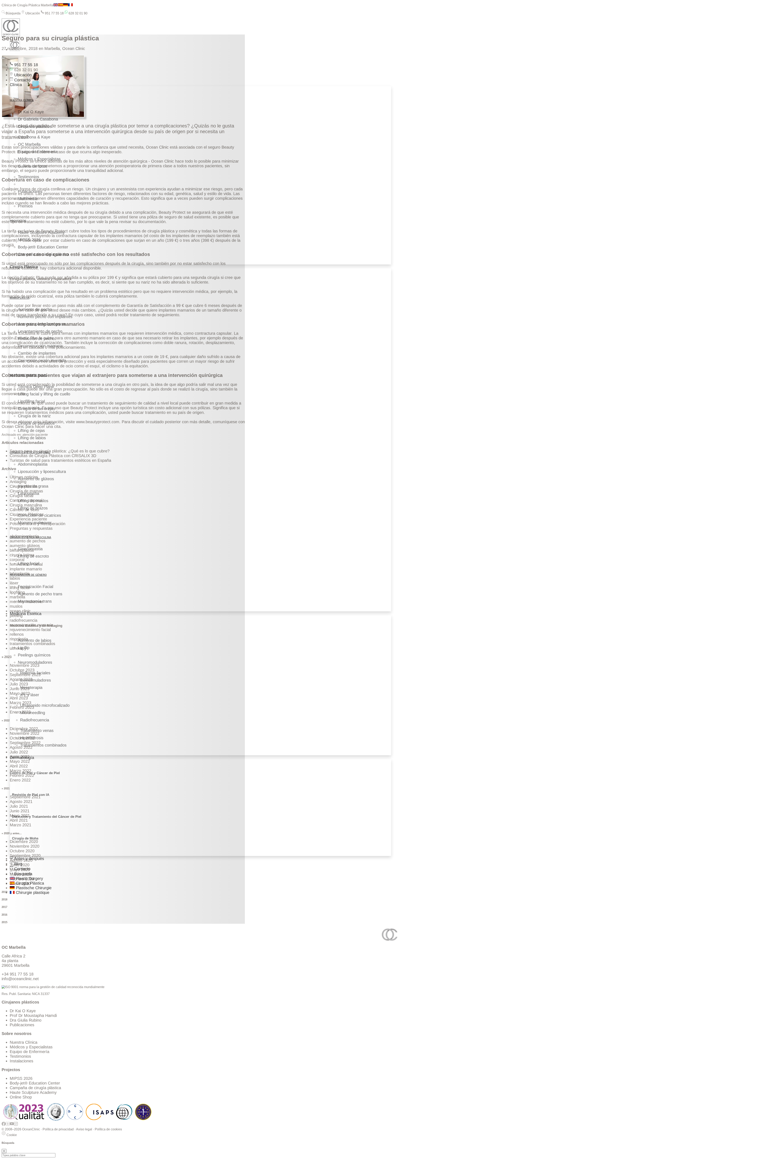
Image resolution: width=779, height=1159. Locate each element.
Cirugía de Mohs (25, 838)
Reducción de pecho (36, 338)
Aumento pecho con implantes (45, 316)
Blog (17, 863)
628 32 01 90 (77, 13)
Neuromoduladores (35, 662)
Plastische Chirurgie (33, 888)
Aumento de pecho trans (40, 594)
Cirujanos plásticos (35, 126)
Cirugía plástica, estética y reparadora (40, 279)
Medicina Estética (25, 613)
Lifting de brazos (33, 508)
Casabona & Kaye (34, 137)
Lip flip (23, 647)
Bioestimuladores (35, 680)
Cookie (11, 1135)
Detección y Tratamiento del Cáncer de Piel (46, 817)
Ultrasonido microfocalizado (45, 705)
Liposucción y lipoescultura (42, 471)
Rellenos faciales (35, 673)
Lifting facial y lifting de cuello (44, 394)
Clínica (16, 84)
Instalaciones (21, 1061)
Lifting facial (28, 563)
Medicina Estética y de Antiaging (36, 626)
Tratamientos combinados (43, 745)
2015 (4, 922)
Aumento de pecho (35, 309)
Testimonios (28, 177)
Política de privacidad (58, 1129)
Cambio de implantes (37, 353)
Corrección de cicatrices (39, 515)
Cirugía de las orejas (36, 408)
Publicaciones (30, 191)
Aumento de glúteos (36, 479)
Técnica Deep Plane (36, 386)
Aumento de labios (34, 640)
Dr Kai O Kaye (31, 112)
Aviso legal (84, 1129)
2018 (4, 899)
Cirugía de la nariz (34, 416)
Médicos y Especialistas (39, 159)
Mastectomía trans (35, 601)
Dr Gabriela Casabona (38, 119)
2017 (4, 907)
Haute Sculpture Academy (41, 232)
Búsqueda (12, 13)
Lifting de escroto (33, 556)
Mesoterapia (31, 687)
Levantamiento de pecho (40, 331)
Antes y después (28, 858)
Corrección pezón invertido (42, 360)
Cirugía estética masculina (30, 537)
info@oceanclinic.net (20, 979)
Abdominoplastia (32, 464)
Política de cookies (108, 1129)
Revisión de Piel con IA (30, 795)
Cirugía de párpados (36, 423)
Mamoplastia (19, 297)
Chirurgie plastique (32, 892)
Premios (25, 206)
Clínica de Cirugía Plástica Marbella (27, 5)
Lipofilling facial (31, 401)
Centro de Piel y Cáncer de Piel (35, 773)
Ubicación (32, 13)
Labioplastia (28, 493)
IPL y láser (29, 695)
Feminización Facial (35, 586)
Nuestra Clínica (23, 1042)
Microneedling (32, 712)
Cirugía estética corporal (30, 452)
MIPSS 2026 (29, 239)
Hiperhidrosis (31, 738)
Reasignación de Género (28, 574)
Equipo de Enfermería (37, 151)
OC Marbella (29, 144)
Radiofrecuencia (34, 720)
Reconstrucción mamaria (40, 346)
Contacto (21, 80)
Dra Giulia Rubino (25, 1020)
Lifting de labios (32, 438)
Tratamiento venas (37, 730)
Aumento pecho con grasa (41, 324)
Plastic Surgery (29, 878)
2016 (4, 914)
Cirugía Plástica (24, 266)
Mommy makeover (35, 522)
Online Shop (21, 1097)
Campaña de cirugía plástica (43, 254)
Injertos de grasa (33, 486)
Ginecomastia (30, 549)
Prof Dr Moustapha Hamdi (33, 1015)
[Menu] (3, 58)
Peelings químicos (34, 655)
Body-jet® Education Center (43, 247)
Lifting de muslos (33, 501)
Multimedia (27, 198)
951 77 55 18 (54, 13)
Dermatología (22, 757)
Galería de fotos (32, 166)
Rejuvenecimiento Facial (28, 375)
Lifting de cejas (31, 430)
